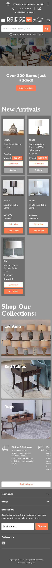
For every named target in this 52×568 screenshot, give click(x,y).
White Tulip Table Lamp (37, 206)
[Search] (47, 28)
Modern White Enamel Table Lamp (11, 268)
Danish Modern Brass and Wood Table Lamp (37, 147)
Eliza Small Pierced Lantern (13, 146)
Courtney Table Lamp (11, 206)
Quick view (13, 163)
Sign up (42, 526)
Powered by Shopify (26, 563)
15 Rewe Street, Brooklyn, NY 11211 (29, 4)
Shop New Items (26, 88)
